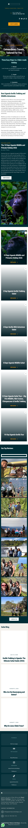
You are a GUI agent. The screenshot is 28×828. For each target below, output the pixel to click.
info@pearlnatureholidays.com (13, 812)
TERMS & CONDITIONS (10, 8)
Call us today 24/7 (16, 12)
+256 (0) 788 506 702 (18, 14)
